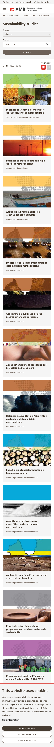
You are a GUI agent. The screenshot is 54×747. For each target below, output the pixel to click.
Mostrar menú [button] (5, 6)
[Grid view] (43, 67)
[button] (8, 2)
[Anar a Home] (4, 15)
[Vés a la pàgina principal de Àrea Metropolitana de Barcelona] (25, 8)
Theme (6, 30)
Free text (6, 40)
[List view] (49, 67)
